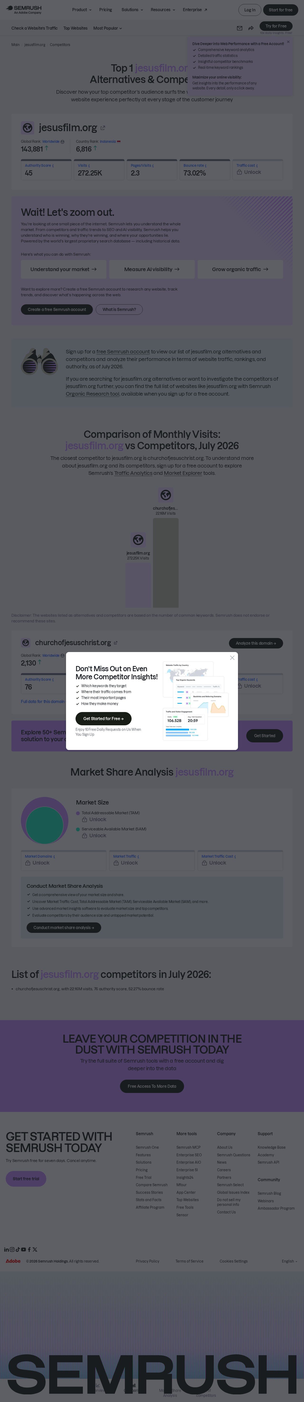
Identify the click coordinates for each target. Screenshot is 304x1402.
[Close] (232, 657)
